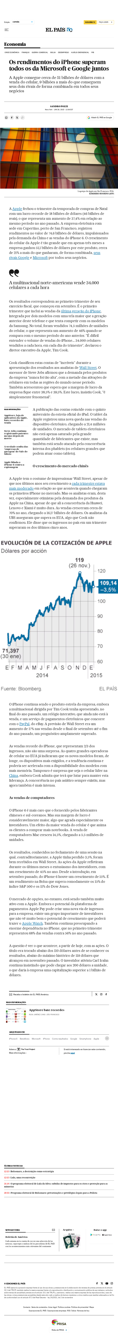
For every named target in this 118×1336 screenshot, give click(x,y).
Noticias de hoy (83, 1311)
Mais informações (17, 1053)
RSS (69, 1311)
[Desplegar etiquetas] (107, 1038)
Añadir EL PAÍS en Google (101, 117)
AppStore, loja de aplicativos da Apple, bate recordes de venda (16, 419)
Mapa (91, 1307)
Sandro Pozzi (59, 106)
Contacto (26, 1307)
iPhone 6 (13, 1039)
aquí (73, 1053)
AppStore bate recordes (46, 1010)
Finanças (26, 52)
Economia (15, 44)
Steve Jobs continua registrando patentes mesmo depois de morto (16, 435)
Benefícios (24, 1039)
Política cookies (64, 1307)
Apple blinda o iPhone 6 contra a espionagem (14, 464)
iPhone (46, 1039)
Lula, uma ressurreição (23, 1177)
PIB (92, 52)
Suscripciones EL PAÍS (37, 1311)
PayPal (24, 724)
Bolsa (53, 52)
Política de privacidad (79, 1307)
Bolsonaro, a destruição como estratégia (32, 1171)
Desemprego (63, 52)
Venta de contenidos (39, 1307)
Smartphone (85, 1039)
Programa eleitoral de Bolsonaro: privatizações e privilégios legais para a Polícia (54, 1193)
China (13, 775)
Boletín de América (16, 1237)
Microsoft (40, 257)
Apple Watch (32, 923)
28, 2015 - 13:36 (63, 110)
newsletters (12, 1230)
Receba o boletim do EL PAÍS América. (31, 994)
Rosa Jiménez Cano (37, 1015)
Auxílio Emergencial (80, 52)
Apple (17, 209)
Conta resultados (60, 1039)
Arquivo (67, 1230)
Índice (73, 1311)
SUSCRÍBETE (90, 22)
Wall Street (88, 367)
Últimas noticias (13, 1166)
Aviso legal (52, 1307)
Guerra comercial (40, 52)
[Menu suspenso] (6, 29)
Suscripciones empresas (56, 1311)
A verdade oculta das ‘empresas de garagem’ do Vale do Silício (16, 450)
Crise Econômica (12, 52)
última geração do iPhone (81, 311)
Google (73, 1039)
